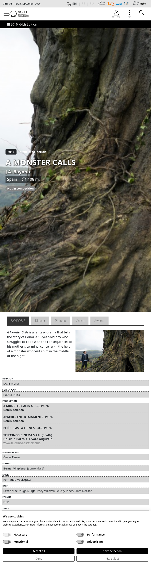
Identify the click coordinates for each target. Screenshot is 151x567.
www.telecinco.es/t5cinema (22, 443)
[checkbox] (7, 535)
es (83, 4)
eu (92, 4)
